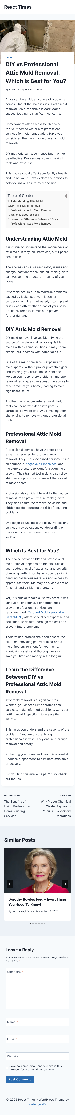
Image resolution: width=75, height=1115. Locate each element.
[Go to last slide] (10, 884)
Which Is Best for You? (24, 214)
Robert (13, 89)
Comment (15, 972)
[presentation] (37, 870)
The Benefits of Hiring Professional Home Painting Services (17, 806)
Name (12, 1022)
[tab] (30, 923)
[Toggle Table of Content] (62, 196)
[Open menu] (67, 7)
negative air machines (41, 464)
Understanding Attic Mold (26, 201)
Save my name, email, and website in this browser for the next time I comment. (35, 1067)
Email (12, 1039)
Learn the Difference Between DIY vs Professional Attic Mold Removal (34, 221)
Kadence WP (38, 1104)
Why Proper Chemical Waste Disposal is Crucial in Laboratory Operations (56, 806)
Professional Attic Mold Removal (31, 210)
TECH (9, 57)
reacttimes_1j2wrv (22, 911)
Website (12, 1056)
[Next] (65, 884)
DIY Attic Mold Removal (25, 205)
